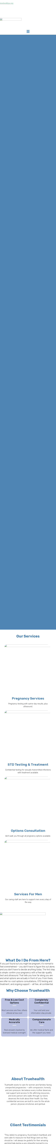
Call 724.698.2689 (28, 8)
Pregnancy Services (28, 698)
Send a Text (42, 8)
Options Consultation (28, 831)
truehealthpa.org (6, 3)
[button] (28, 32)
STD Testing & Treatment (28, 764)
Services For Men (28, 894)
